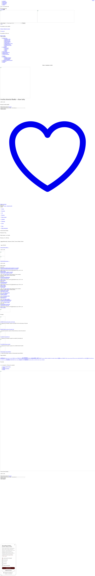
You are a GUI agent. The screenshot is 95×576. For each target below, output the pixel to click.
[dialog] (8, 559)
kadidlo (53, 358)
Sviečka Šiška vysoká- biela (4, 305)
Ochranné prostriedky (5, 54)
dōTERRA (4, 1)
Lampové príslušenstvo (6, 52)
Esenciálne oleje (6, 42)
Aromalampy (4, 3)
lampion (61, 358)
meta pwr (63, 358)
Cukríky (16, 358)
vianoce (26, 359)
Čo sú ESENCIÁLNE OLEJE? (5, 344)
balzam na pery (7, 358)
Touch (20, 359)
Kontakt (3, 62)
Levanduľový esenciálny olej (5, 336)
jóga (51, 358)
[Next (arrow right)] (1, 575)
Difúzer (5, 46)
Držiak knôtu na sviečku (4, 291)
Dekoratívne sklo (5, 53)
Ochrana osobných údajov (6, 366)
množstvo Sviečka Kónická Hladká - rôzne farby (8, 107)
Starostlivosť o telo (7, 39)
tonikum (18, 359)
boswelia (11, 358)
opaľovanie (79, 358)
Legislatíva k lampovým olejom (7, 60)
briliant (14, 358)
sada (85, 358)
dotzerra (29, 358)
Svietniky (5, 50)
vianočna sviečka (31, 359)
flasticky (40, 358)
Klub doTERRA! (7, 59)
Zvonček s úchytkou (3, 294)
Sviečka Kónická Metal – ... (4, 247)
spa (87, 358)
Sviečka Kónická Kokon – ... (5, 261)
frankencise (43, 358)
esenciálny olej (35, 358)
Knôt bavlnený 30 (3, 297)
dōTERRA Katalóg (7, 58)
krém (59, 358)
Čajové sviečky (2, 287)
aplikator (2, 358)
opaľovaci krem (75, 358)
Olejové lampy (4, 2)
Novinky (3, 55)
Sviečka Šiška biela (3, 283)
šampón (43, 359)
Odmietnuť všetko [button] (8, 570)
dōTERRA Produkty (7, 57)
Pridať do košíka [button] (3, 271)
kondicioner (56, 358)
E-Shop (4, 61)
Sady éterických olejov (7, 45)
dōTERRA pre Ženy (7, 44)
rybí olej (84, 358)
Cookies (3, 367)
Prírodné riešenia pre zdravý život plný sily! (7, 329)
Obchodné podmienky (5, 368)
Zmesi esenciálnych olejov (8, 43)
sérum (15, 359)
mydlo (66, 358)
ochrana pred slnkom (69, 358)
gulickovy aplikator (48, 358)
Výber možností (6, 274)
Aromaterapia (4, 47)
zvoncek (38, 359)
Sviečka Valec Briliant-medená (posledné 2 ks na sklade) (9, 268)
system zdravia (12, 359)
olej (73, 358)
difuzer (18, 358)
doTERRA (25, 358)
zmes (36, 359)
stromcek (3, 359)
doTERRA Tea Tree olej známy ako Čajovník (7, 321)
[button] (8, 572)
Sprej (89, 358)
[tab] (2, 226)
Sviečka (8, 359)
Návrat (93, 0)
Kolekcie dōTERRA (7, 41)
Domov (43, 65)
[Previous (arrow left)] (0, 575)
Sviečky (3, 4)
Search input (9, 23)
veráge (23, 359)
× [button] (14, 544)
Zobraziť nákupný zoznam (5, 28)
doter (21, 358)
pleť (82, 358)
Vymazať (10, 106)
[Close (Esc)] (0, 574)
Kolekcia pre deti (7, 40)
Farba (1, 106)
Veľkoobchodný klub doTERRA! (5, 351)
